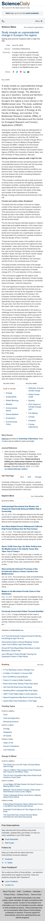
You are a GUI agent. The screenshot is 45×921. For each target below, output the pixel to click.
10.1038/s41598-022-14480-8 (15, 469)
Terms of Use (36, 894)
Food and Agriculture (11, 718)
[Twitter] (17, 72)
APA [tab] (29, 477)
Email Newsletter (11, 839)
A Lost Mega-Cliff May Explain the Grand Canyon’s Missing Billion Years (23, 785)
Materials (5, 438)
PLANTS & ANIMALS (8, 711)
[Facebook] (13, 72)
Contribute (27, 891)
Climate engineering (33, 425)
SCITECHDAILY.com (17, 630)
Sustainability (11, 396)
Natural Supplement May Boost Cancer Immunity (22, 697)
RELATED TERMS (31, 383)
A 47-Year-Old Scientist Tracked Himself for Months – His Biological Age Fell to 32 (22, 637)
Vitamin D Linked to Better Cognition (17, 680)
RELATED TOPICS (9, 383)
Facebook (9, 859)
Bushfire (31, 400)
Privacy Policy (9, 894)
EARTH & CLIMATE (8, 725)
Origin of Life (8, 742)
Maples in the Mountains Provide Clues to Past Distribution (21, 592)
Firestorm (32, 420)
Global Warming (12, 400)
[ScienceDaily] (16, 3)
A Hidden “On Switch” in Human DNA (17, 673)
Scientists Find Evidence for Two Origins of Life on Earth (22, 810)
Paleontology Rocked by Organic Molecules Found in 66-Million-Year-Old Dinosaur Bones (23, 805)
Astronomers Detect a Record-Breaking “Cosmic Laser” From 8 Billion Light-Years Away (20, 643)
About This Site (9, 891)
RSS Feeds (9, 843)
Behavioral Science (10, 721)
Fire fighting (33, 413)
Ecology (9, 393)
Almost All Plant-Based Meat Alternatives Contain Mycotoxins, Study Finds (21, 649)
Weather (9, 404)
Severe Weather (12, 414)
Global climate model (34, 395)
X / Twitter (8, 862)
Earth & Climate (9, 388)
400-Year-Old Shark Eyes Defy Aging (17, 687)
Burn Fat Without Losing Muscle (15, 676)
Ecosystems (10, 418)
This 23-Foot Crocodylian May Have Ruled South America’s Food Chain (22, 776)
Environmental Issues (11, 409)
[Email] (28, 72)
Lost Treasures (9, 749)
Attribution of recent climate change (35, 389)
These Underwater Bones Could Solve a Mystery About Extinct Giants (22, 796)
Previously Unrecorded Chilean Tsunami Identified (22, 611)
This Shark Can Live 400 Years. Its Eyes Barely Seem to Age (21, 765)
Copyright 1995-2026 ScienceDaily (18, 897)
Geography (7, 732)
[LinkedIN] (24, 72)
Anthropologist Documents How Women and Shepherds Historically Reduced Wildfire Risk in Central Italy (21, 509)
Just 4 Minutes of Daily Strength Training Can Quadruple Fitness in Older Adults (19, 655)
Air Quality (7, 735)
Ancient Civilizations (11, 746)
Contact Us (9, 885)
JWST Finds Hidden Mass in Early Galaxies (20, 694)
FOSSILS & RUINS (7, 739)
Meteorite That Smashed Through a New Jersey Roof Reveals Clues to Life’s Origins (21, 790)
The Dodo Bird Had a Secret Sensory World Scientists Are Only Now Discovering (20, 816)
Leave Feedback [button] (11, 881)
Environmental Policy (11, 422)
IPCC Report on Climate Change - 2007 (35, 407)
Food (5, 714)
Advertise (36, 891)
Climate (31, 416)
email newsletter (32, 13)
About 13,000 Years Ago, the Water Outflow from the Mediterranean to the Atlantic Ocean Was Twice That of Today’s (22, 549)
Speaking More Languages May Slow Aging (20, 690)
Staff (19, 891)
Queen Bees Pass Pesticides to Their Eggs (20, 701)
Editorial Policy (23, 894)
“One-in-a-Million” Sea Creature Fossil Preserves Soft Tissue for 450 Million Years (22, 771)
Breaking (5, 664)
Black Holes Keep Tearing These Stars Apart (20, 683)
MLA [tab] (22, 477)
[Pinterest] (20, 72)
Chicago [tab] (38, 477)
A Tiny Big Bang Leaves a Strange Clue (18, 669)
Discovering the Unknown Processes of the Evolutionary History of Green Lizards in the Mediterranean (20, 571)
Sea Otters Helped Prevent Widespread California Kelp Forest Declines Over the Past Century (22, 527)
